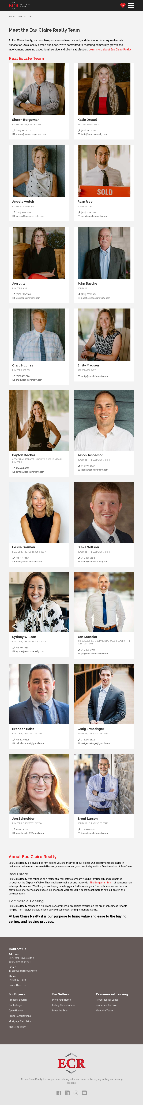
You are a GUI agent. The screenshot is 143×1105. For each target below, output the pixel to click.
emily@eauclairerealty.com (94, 376)
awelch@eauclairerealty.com (30, 216)
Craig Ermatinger (91, 729)
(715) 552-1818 (17, 979)
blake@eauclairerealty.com (94, 561)
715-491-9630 (88, 558)
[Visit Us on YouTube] (84, 1093)
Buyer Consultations (20, 1016)
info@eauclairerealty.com (23, 970)
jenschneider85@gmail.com (30, 833)
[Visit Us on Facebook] (59, 1093)
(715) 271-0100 (23, 294)
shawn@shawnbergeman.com (31, 134)
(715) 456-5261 (23, 376)
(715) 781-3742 (88, 130)
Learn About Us (17, 985)
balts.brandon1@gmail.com (30, 743)
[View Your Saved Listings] (123, 6)
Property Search (18, 999)
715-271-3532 (88, 739)
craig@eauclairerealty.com (29, 380)
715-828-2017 (22, 829)
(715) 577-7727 (23, 130)
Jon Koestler (87, 637)
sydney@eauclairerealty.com (30, 651)
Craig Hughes (22, 365)
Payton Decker (23, 455)
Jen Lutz (18, 283)
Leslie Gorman (23, 547)
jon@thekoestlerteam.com (94, 653)
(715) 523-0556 (23, 212)
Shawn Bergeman (25, 120)
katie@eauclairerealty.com (94, 134)
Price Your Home (61, 999)
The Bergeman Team (101, 882)
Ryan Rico (85, 201)
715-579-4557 (88, 829)
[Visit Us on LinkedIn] (67, 1093)
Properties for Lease (107, 999)
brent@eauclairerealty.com (94, 833)
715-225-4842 (88, 466)
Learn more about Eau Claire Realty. (110, 49)
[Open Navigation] (131, 4)
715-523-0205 (22, 739)
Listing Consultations (63, 1005)
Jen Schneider (23, 818)
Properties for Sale (106, 1005)
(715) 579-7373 (88, 212)
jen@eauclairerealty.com (28, 298)
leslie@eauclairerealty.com (29, 561)
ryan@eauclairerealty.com (94, 216)
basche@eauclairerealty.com (95, 298)
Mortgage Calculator (20, 1021)
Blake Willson (88, 547)
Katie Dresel (87, 120)
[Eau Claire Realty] (19, 5)
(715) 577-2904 (88, 294)
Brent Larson (88, 818)
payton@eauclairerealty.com (30, 472)
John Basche (87, 283)
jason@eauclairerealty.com (94, 469)
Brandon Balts (23, 729)
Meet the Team (60, 1010)
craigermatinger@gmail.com (95, 743)
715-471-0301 (22, 558)
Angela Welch (23, 201)
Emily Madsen (88, 365)
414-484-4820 (22, 468)
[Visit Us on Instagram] (76, 1093)
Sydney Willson (24, 637)
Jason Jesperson (91, 455)
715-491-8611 (22, 647)
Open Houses (16, 1010)
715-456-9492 (88, 650)
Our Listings (15, 1005)
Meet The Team (17, 1026)
